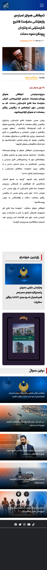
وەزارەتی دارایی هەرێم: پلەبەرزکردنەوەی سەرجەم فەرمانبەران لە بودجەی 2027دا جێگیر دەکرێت (24, 295)
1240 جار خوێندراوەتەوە (26, 41)
